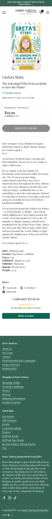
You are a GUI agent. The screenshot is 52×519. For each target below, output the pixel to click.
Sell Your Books (10, 436)
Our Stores (8, 416)
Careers (6, 356)
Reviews (6, 432)
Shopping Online (11, 382)
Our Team (7, 352)
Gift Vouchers (9, 420)
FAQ (4, 447)
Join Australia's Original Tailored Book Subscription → (26, 3)
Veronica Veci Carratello (24, 97)
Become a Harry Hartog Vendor (19, 444)
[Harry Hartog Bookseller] (26, 13)
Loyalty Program (11, 402)
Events (5, 424)
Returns (6, 394)
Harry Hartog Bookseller (35, 510)
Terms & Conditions (13, 386)
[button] (4, 12)
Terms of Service (11, 364)
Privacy (6, 390)
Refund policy (9, 368)
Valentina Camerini (13, 92)
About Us (7, 348)
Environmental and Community (19, 360)
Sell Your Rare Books (13, 440)
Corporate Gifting (11, 428)
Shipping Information (13, 398)
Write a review (26, 315)
